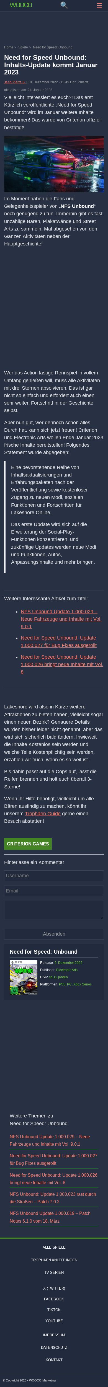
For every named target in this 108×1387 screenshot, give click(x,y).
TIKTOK (54, 1310)
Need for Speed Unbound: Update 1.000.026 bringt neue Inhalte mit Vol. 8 (62, 664)
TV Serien (54, 1272)
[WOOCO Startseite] (21, 5)
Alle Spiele (54, 1247)
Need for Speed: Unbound (44, 952)
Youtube (54, 1321)
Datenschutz (54, 1347)
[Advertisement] (54, 29)
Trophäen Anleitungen (54, 1260)
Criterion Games (28, 844)
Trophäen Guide (43, 813)
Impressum (54, 1335)
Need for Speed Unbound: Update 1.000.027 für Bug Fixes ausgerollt (59, 641)
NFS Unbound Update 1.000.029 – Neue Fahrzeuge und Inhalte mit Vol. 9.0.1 (61, 619)
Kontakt (54, 1360)
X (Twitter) (54, 1288)
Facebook (54, 1299)
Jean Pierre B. (15, 82)
